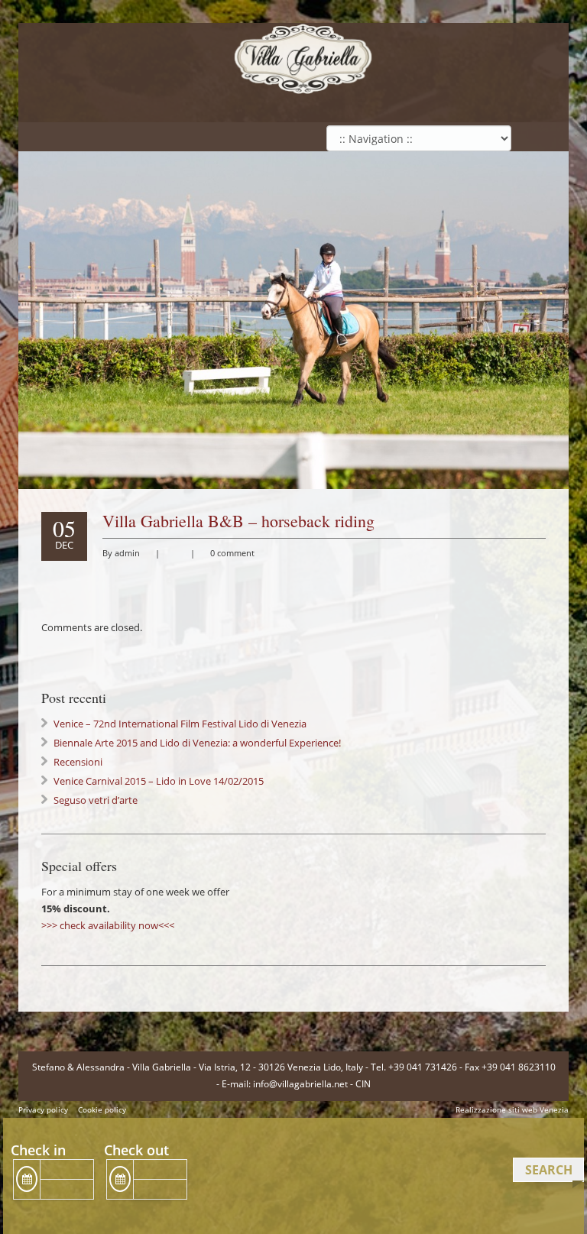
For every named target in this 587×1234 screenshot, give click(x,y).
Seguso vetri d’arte (96, 800)
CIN (363, 1083)
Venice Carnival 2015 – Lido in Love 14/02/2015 (159, 781)
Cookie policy (102, 1109)
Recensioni (78, 762)
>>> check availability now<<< (107, 925)
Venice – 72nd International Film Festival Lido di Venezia (180, 723)
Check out (136, 1150)
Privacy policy (43, 1109)
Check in (38, 1150)
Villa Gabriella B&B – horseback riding (238, 521)
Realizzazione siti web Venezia (512, 1109)
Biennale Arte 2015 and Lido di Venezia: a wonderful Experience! (197, 743)
